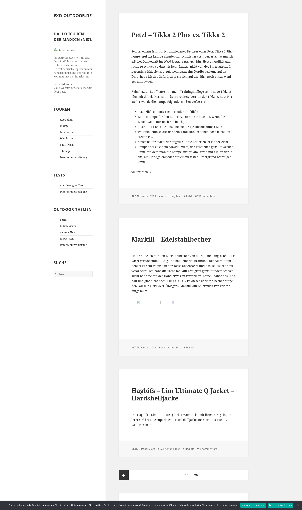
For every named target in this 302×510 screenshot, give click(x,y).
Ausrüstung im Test (71, 185)
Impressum (67, 238)
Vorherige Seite (124, 475)
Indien (64, 126)
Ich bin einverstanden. (253, 505)
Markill (190, 347)
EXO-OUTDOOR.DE (73, 15)
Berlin (63, 219)
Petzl (189, 196)
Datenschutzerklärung (73, 157)
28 (188, 475)
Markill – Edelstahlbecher (171, 239)
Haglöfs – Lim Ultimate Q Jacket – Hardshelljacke (182, 394)
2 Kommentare (206, 196)
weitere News (68, 232)
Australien (66, 119)
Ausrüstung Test (171, 196)
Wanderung (67, 138)
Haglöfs (189, 449)
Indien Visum (68, 226)
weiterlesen (141, 172)
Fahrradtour (67, 132)
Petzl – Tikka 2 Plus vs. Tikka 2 (178, 34)
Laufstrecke (67, 144)
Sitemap (65, 151)
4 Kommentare (208, 449)
